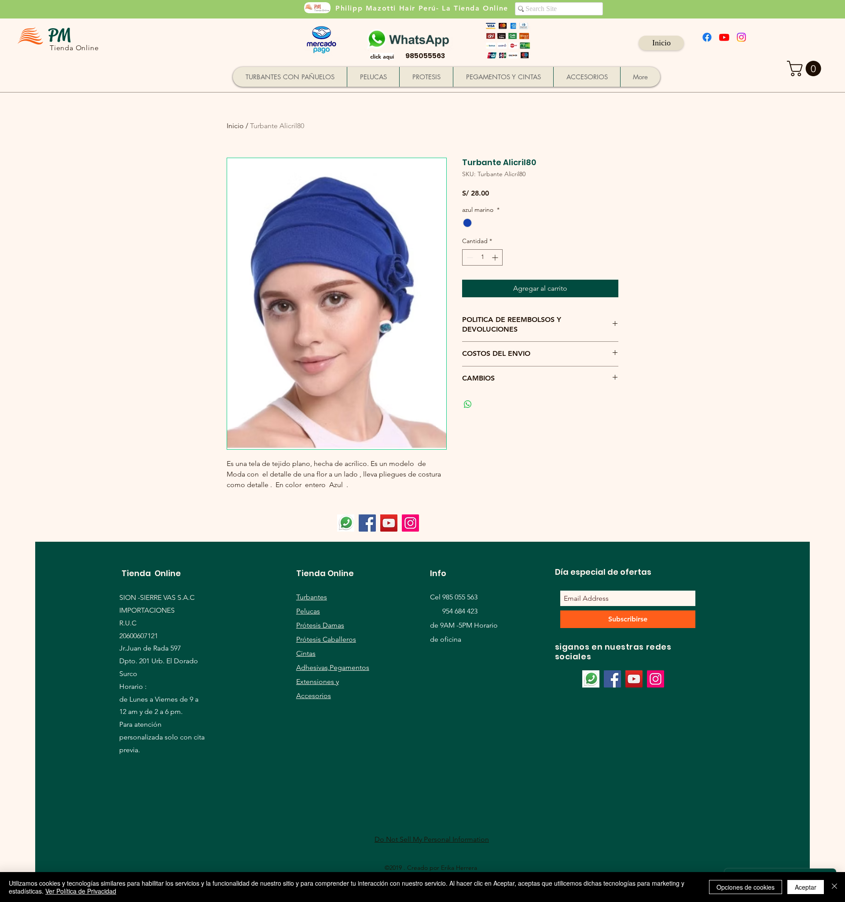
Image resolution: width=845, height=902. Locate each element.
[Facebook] (707, 37)
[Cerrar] (834, 887)
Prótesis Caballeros (326, 639)
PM (59, 35)
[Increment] (495, 257)
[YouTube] (388, 523)
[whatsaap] (345, 523)
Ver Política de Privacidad (80, 891)
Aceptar (805, 887)
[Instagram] (741, 37)
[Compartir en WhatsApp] (468, 404)
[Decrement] (468, 257)
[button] (806, 68)
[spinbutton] (482, 257)
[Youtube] (724, 37)
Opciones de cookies (745, 887)
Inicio (235, 126)
